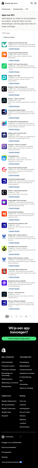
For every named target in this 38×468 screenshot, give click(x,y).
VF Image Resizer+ (13, 156)
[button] (19, 46)
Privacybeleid (6, 452)
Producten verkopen (9, 369)
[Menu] (35, 3)
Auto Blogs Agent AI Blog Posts (17, 269)
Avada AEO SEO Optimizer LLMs (17, 223)
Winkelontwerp (7, 379)
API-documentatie (8, 405)
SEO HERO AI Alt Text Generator (17, 246)
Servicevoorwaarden (9, 447)
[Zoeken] (32, 3)
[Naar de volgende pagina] (31, 316)
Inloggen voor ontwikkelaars (11, 442)
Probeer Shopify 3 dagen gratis (19, 338)
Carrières (23, 405)
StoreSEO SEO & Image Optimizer (18, 121)
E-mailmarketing (25, 377)
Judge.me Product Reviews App (17, 43)
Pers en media (25, 412)
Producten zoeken (8, 366)
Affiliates (23, 419)
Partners (23, 416)
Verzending (24, 384)
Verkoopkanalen (7, 362)
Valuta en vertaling (26, 388)
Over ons (23, 401)
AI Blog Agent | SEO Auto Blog (17, 200)
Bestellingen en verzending (7, 374)
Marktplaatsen (25, 366)
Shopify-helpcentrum (9, 401)
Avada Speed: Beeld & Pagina (16, 110)
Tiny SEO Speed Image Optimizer (18, 52)
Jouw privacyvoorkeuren (10, 462)
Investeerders (24, 408)
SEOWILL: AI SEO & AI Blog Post (17, 87)
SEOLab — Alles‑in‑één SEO (16, 98)
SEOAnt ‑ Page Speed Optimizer (17, 190)
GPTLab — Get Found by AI (16, 292)
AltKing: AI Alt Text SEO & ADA (17, 133)
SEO (21, 381)
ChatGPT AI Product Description (18, 64)
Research (5, 416)
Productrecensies (26, 369)
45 (26, 316)
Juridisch (23, 423)
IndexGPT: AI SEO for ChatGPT (17, 144)
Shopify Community (8, 408)
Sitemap (4, 457)
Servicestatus (24, 427)
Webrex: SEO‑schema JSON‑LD (17, 235)
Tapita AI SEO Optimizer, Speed (17, 167)
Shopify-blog (6, 412)
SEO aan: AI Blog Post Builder (17, 301)
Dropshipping (24, 362)
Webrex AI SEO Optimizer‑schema (18, 258)
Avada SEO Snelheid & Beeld (16, 179)
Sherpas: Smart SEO (14, 75)
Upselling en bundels (27, 373)
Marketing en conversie (10, 383)
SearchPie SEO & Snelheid (15, 212)
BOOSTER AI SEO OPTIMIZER (17, 281)
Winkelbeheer (6, 386)
